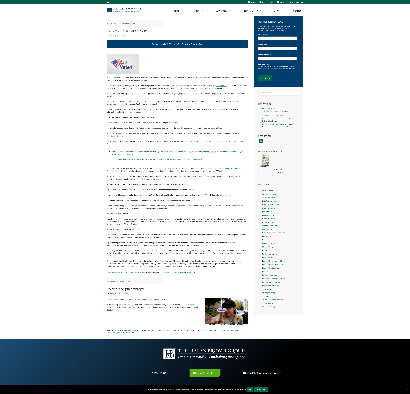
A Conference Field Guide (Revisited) (275, 112)
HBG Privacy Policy (264, 64)
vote (132, 333)
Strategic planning (268, 293)
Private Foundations (269, 257)
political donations (188, 273)
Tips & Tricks (266, 296)
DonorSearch (178, 330)
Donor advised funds (269, 208)
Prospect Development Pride (272, 264)
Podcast (265, 250)
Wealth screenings (269, 307)
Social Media (266, 289)
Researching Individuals (137, 273)
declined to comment (152, 179)
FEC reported (221, 86)
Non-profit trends (268, 243)
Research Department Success (273, 279)
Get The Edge (265, 78)
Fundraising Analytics (269, 219)
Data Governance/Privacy (271, 201)
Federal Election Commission (171, 273)
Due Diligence (267, 212)
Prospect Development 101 (272, 261)
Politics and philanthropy (125, 288)
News (117, 330)
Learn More (279, 172)
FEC (158, 273)
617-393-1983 (206, 373)
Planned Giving (267, 247)
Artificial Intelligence (269, 190)
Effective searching (269, 215)
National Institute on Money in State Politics (224, 330)
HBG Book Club (267, 229)
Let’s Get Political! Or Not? (127, 30)
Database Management (270, 204)
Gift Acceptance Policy (270, 226)
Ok (250, 389)
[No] (407, 390)
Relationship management (271, 275)
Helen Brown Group (126, 10)
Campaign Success (269, 194)
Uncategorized (267, 303)
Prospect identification (128, 330)
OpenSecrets (111, 333)
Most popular (267, 236)
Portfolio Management (270, 254)
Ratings (265, 271)
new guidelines (174, 141)
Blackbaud (169, 330)
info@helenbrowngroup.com (264, 373)
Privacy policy (260, 389)
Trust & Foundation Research (272, 300)
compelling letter (211, 176)
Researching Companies (271, 282)
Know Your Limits (268, 108)
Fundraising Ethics (121, 273)
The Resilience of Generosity (272, 115)
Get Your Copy (279, 170)
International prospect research (273, 233)
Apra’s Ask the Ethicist (179, 169)
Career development (269, 197)
